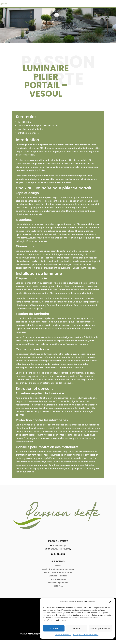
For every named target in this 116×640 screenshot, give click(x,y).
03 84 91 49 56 (58, 554)
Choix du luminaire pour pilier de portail (38, 125)
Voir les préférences (100, 628)
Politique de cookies (63, 634)
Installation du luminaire (30, 129)
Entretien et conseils (28, 133)
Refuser (77, 628)
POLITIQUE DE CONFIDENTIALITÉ (85, 634)
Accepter (53, 628)
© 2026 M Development (32, 633)
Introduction (24, 121)
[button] (110, 601)
